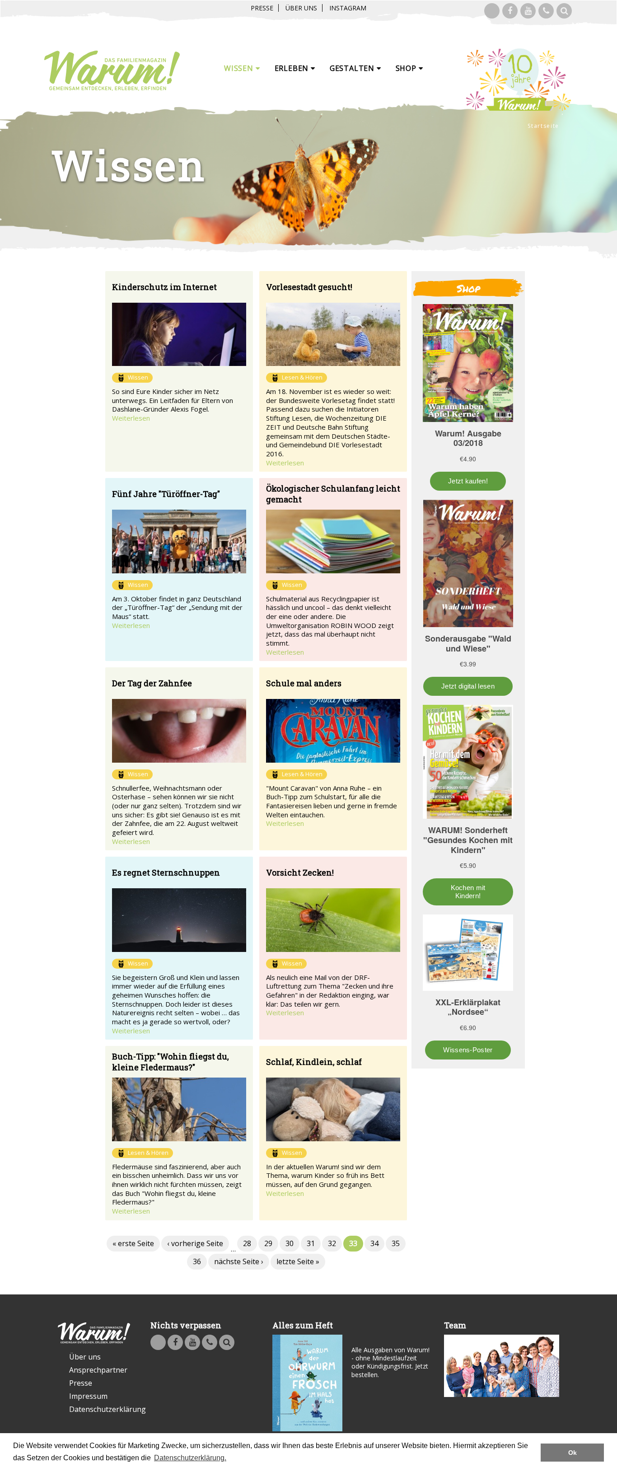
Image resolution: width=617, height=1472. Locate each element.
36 (197, 1261)
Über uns (301, 8)
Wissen (240, 68)
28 (247, 1243)
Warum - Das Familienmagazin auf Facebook (510, 11)
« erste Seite (133, 1243)
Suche (564, 11)
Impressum (88, 1396)
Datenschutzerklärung (99, 1409)
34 (374, 1243)
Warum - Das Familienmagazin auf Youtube (528, 11)
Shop (407, 68)
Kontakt (546, 11)
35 (396, 1243)
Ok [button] (572, 1452)
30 (289, 1243)
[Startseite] (112, 71)
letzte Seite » (297, 1261)
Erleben (293, 68)
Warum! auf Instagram (492, 11)
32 (332, 1243)
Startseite (543, 126)
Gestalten (353, 68)
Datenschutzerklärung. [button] (190, 1458)
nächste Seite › (238, 1261)
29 (268, 1243)
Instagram (347, 8)
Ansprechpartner (98, 1370)
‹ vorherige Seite (195, 1243)
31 (311, 1243)
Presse (262, 8)
